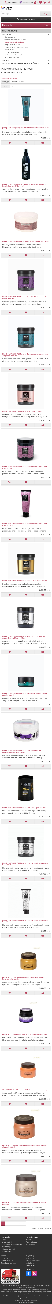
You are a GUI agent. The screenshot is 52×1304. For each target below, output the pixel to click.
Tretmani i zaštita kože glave (14, 55)
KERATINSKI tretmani (12, 57)
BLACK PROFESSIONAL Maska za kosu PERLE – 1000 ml (22, 411)
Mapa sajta (30, 1244)
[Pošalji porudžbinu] (49, 2)
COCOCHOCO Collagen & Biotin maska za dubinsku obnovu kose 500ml (24, 1203)
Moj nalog (30, 1258)
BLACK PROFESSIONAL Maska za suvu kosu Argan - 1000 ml (24, 808)
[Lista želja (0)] (40, 2)
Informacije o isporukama (11, 1244)
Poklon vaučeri (7, 1260)
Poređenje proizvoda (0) (9, 78)
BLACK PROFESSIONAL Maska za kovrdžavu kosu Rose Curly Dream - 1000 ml (24, 467)
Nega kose (6, 34)
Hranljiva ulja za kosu (12, 52)
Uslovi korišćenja (8, 1251)
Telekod (30, 1302)
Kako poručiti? (6, 1242)
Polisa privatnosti (8, 1249)
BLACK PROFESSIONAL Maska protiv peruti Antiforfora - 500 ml (25, 241)
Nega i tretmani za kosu (13, 45)
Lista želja (30, 1263)
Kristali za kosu (10, 50)
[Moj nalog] (36, 2)
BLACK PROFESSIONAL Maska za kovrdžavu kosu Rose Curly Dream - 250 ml (24, 524)
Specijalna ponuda (8, 1263)
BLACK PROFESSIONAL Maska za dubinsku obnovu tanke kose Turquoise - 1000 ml (25, 355)
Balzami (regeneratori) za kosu (15, 40)
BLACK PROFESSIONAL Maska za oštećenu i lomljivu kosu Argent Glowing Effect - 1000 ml (23, 637)
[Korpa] (45, 2)
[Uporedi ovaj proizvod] (42, 143)
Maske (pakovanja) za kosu (14, 42)
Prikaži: (4, 86)
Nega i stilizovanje (9, 31)
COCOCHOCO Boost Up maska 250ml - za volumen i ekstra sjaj (25, 1090)
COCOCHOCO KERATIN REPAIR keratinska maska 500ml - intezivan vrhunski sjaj (23, 978)
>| (23, 1223)
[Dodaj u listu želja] (26, 143)
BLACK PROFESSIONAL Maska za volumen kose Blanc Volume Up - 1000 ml (25, 864)
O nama (4, 1239)
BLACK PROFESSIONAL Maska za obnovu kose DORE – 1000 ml (25, 581)
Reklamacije (6, 1247)
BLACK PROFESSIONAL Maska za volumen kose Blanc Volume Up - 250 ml (25, 921)
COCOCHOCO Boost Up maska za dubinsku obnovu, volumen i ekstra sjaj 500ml (25, 1146)
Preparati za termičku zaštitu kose (16, 47)
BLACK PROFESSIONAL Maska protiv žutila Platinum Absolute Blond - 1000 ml (25, 298)
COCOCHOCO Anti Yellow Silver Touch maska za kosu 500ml (24, 1034)
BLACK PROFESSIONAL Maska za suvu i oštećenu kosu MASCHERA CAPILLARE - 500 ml (22, 751)
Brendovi (4, 1258)
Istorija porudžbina (33, 1260)
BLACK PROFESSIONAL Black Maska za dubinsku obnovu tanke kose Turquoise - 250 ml (25, 128)
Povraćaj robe (31, 1242)
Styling (5, 60)
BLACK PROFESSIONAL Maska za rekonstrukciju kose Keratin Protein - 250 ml (24, 694)
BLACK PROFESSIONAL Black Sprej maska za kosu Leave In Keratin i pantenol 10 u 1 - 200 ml (23, 185)
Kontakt (29, 1239)
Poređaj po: (5, 82)
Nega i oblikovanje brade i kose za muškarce (20, 63)
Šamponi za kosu (10, 37)
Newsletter (30, 1265)
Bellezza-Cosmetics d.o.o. (23, 1300)
